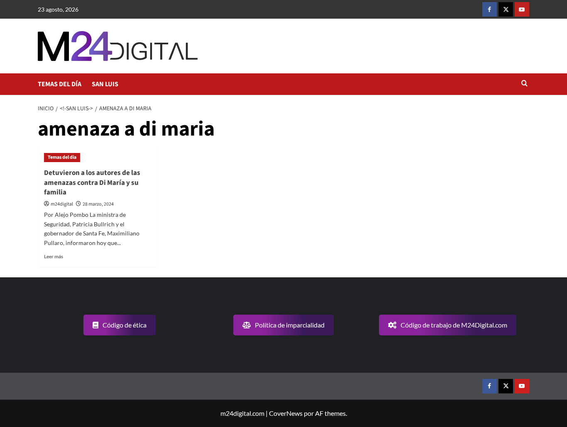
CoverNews (286, 413)
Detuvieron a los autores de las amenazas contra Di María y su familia (92, 183)
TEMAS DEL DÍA (59, 84)
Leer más (53, 256)
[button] (524, 84)
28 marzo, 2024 (98, 204)
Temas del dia (62, 157)
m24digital (62, 204)
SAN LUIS (105, 84)
